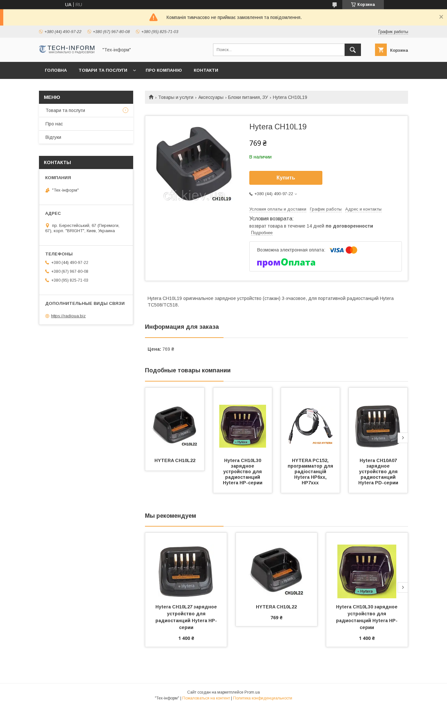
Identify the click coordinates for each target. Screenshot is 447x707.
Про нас (54, 123)
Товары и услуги (175, 97)
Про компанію (164, 70)
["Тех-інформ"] (67, 52)
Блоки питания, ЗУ (248, 97)
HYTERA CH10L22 (174, 460)
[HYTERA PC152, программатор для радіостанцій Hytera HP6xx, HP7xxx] (310, 420)
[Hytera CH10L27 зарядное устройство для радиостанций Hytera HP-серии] (186, 565)
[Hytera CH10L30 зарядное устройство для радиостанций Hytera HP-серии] (242, 420)
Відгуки (53, 137)
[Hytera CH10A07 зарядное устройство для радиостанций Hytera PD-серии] (378, 420)
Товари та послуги (103, 70)
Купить (286, 177)
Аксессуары (211, 97)
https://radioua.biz (68, 315)
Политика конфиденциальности (262, 698)
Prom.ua (252, 692)
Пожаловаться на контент (206, 698)
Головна (56, 70)
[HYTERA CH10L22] (174, 420)
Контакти (206, 70)
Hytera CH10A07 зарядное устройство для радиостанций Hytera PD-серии (378, 471)
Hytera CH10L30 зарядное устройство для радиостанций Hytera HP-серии (243, 471)
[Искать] (353, 50)
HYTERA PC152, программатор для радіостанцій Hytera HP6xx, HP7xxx (311, 471)
